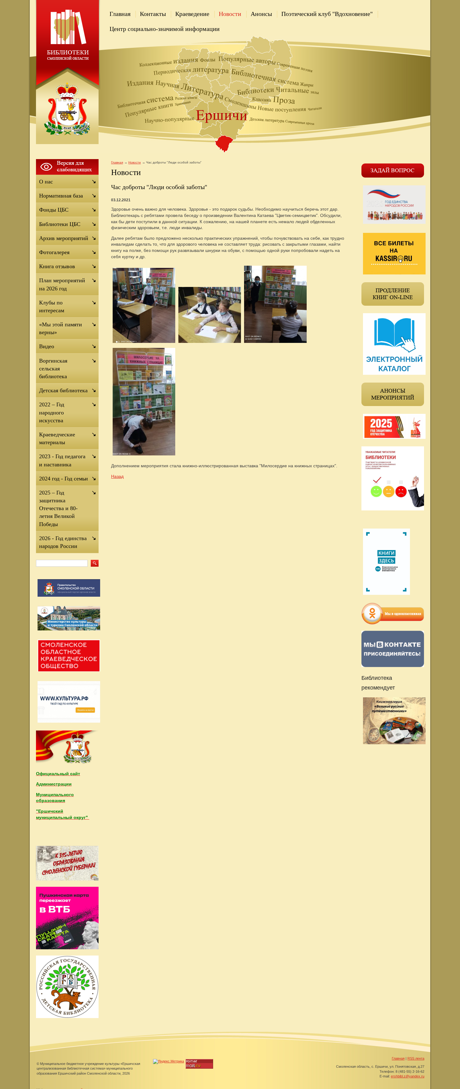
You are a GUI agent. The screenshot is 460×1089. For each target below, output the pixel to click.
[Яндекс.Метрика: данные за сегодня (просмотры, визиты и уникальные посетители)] (168, 1061)
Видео (46, 346)
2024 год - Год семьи (63, 478)
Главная (120, 13)
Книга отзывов (57, 266)
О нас (46, 181)
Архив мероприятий (63, 238)
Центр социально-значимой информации (165, 28)
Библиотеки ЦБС (59, 224)
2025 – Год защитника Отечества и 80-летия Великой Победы (58, 508)
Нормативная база (61, 196)
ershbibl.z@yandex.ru (407, 1076)
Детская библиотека (63, 390)
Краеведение (192, 13)
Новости (230, 13)
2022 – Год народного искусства (51, 412)
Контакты (153, 13)
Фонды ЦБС (54, 210)
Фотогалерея (54, 252)
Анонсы (261, 13)
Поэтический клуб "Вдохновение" (327, 13)
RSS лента (415, 1058)
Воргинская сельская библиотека (53, 368)
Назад (117, 476)
